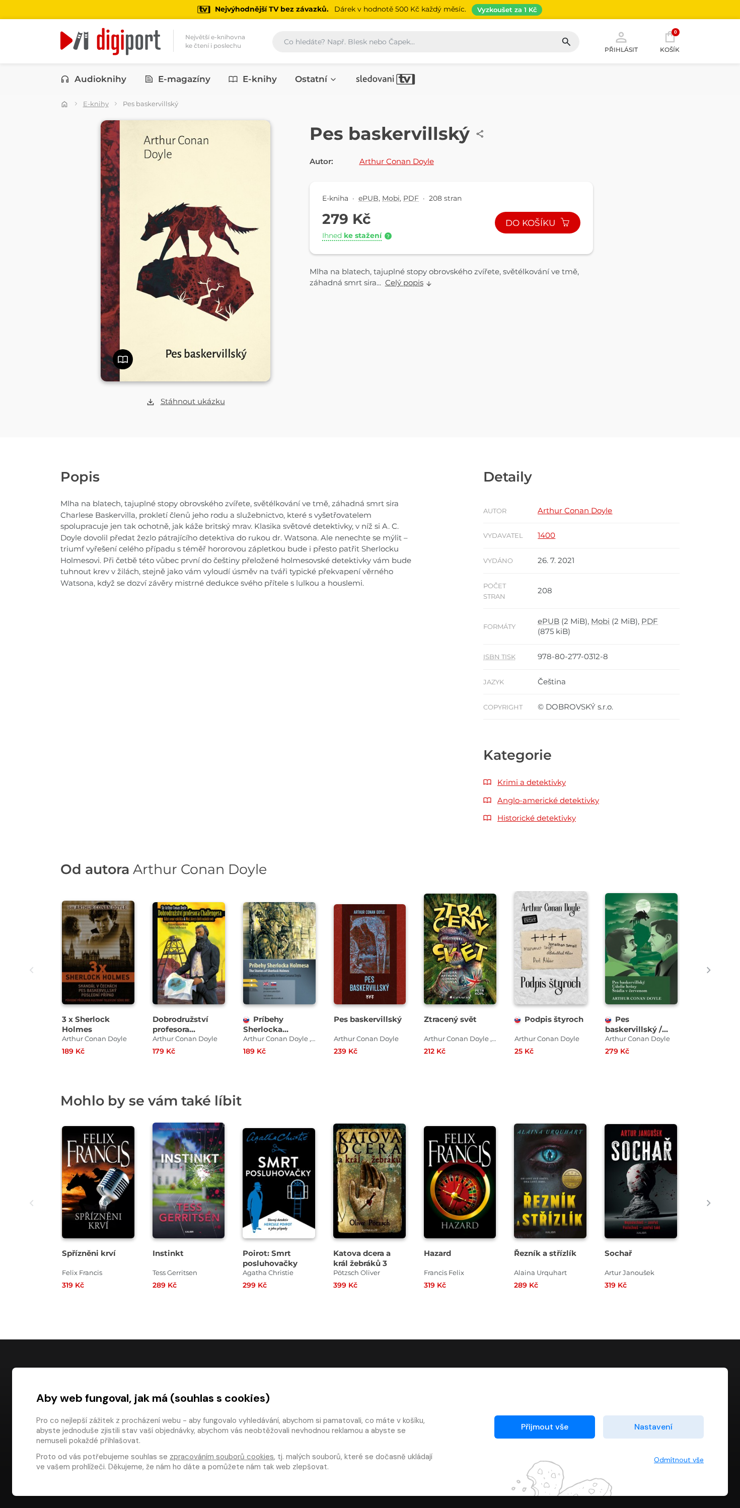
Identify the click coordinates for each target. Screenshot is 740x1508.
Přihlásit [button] (621, 49)
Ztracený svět (450, 1019)
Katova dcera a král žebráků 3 (362, 1257)
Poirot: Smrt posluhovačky (270, 1257)
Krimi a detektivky (531, 782)
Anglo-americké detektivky (548, 800)
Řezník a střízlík (545, 1253)
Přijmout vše (544, 1426)
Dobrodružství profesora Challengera (180, 1028)
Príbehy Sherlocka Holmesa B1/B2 (272, 1028)
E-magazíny (184, 79)
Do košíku (531, 223)
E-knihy (260, 79)
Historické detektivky (536, 818)
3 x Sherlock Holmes (86, 1024)
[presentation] (31, 970)
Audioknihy (100, 79)
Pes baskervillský (368, 1019)
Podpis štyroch (554, 1019)
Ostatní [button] (311, 79)
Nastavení (653, 1426)
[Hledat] (570, 41)
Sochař (618, 1253)
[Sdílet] (480, 133)
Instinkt (168, 1253)
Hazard (437, 1253)
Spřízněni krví (89, 1253)
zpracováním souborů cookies (222, 1457)
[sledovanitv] (385, 79)
